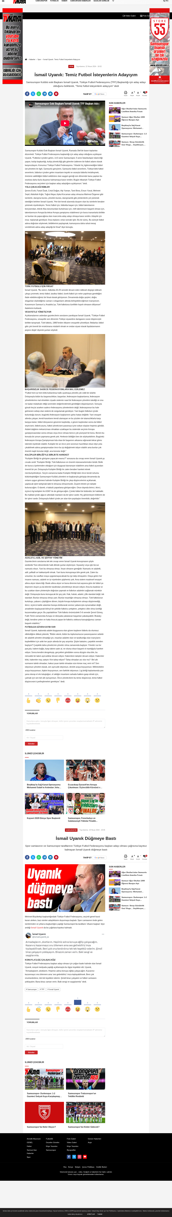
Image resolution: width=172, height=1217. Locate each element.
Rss (64, 1167)
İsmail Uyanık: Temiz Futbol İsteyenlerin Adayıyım (61, 59)
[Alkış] (38, 696)
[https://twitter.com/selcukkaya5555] (74, 1157)
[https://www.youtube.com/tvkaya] (85, 1157)
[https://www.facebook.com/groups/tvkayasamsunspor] (69, 1157)
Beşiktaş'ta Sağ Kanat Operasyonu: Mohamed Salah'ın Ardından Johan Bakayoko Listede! (44, 786)
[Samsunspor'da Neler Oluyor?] (44, 1112)
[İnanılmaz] (87, 696)
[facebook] (27, 94)
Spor (39, 59)
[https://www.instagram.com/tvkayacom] (79, 1157)
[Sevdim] (48, 696)
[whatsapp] (39, 94)
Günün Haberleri (94, 1139)
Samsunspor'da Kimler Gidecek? (83, 1127)
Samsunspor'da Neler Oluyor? (41, 1127)
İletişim (77, 1167)
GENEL (30, 1142)
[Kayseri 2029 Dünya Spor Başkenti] (44, 803)
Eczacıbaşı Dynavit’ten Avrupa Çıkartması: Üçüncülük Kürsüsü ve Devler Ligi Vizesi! (84, 786)
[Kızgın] (68, 696)
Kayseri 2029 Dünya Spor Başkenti (43, 818)
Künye (70, 1167)
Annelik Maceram (34, 1139)
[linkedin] (50, 94)
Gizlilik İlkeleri (101, 1167)
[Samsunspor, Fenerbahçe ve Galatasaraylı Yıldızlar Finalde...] (85, 803)
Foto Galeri (147, 16)
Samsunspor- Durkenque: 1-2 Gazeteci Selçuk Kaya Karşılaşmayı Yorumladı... (43, 1095)
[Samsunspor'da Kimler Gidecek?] (85, 1112)
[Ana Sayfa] (26, 60)
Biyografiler (71, 1150)
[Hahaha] (77, 696)
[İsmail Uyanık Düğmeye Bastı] (65, 888)
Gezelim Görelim (52, 1142)
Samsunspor (51, 1150)
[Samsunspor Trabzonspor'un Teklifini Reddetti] (85, 1079)
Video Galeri (130, 16)
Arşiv (90, 1142)
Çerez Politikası (88, 1167)
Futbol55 (49, 1139)
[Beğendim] (28, 696)
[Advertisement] (86, 38)
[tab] (32, 713)
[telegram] (44, 94)
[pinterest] (56, 94)
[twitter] (33, 94)
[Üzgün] (97, 696)
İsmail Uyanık (37, 928)
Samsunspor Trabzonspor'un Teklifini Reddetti (82, 1094)
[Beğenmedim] (58, 696)
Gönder (31, 744)
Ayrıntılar (91, 1214)
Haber (29, 1146)
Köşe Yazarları (52, 1146)
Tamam (99, 1214)
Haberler (32, 59)
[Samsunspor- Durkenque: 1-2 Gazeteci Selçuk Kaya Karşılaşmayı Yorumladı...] (44, 1079)
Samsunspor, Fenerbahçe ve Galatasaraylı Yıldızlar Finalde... (82, 819)
